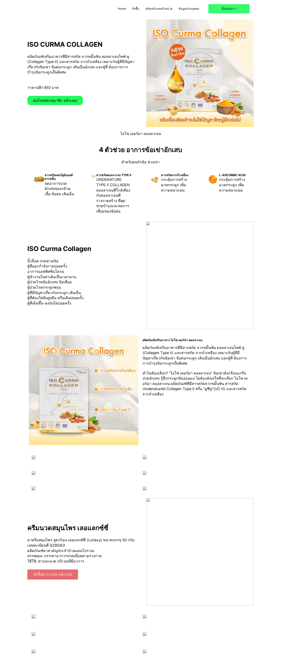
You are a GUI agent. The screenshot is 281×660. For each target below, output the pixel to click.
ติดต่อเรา (229, 8)
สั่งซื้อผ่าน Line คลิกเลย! (52, 574)
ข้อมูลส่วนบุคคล (189, 8)
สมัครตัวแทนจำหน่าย (158, 8)
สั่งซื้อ (135, 8)
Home (122, 8)
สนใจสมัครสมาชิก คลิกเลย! (55, 100)
